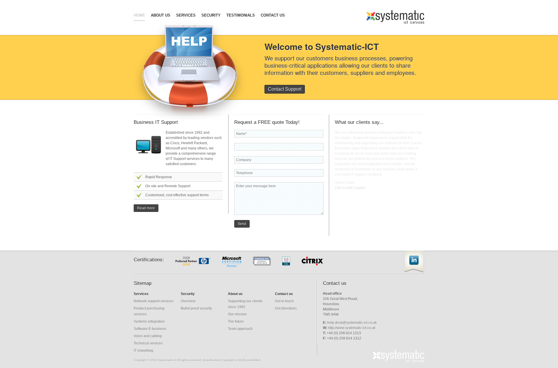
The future (236, 321)
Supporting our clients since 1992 (245, 304)
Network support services (154, 301)
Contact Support (284, 89)
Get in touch (284, 301)
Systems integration (149, 321)
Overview (188, 301)
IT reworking (143, 351)
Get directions (286, 308)
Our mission (237, 314)
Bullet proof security (196, 308)
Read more (146, 208)
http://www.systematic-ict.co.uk (351, 328)
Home (139, 15)
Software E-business (150, 329)
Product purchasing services (149, 311)
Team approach (240, 329)
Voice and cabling (148, 336)
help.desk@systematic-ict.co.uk (352, 323)
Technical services (148, 343)
